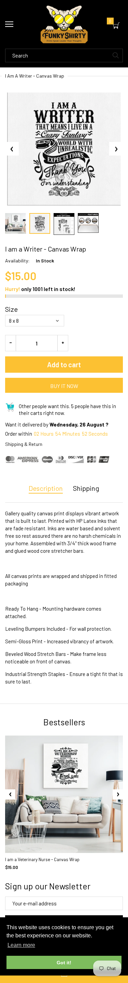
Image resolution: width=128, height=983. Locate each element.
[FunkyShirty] (64, 24)
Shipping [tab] (86, 488)
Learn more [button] (21, 945)
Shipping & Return (23, 444)
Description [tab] (46, 488)
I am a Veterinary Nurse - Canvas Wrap (42, 859)
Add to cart (64, 364)
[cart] (116, 25)
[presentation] (10, 794)
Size (11, 309)
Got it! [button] (64, 962)
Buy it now (64, 386)
